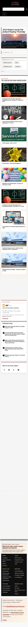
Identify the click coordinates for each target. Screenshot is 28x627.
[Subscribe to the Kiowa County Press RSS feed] (13, 369)
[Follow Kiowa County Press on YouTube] (18, 369)
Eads (16, 62)
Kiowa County (7, 62)
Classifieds (5, 592)
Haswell (17, 66)
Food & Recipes (6, 586)
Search (16, 586)
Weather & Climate (19, 573)
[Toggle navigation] (4, 14)
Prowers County (19, 562)
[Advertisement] (14, 432)
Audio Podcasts (6, 590)
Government (5, 571)
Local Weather (18, 577)
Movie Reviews (6, 588)
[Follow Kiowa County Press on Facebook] (9, 369)
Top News (4, 558)
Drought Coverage (19, 575)
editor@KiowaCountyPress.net (15, 606)
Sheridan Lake (8, 66)
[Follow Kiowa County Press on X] (4, 369)
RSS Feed (17, 588)
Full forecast (5, 318)
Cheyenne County (19, 560)
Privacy (16, 594)
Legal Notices (5, 580)
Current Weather (19, 571)
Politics (4, 563)
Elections (4, 565)
